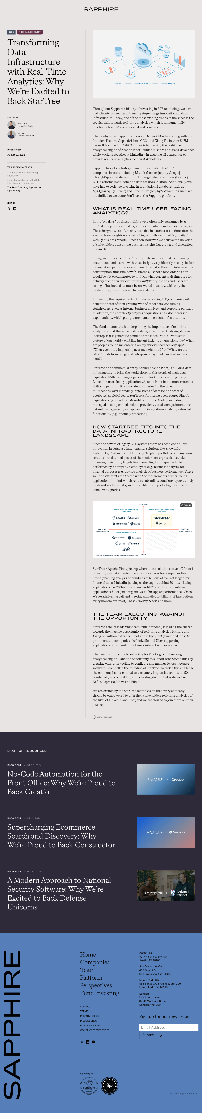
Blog (11, 32)
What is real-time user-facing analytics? (22, 174)
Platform (91, 978)
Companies (95, 963)
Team (87, 970)
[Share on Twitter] (9, 209)
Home (88, 955)
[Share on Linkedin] (14, 209)
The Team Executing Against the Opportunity (24, 189)
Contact (86, 1006)
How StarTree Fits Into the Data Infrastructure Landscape (23, 181)
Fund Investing (99, 993)
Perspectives (96, 986)
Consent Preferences (94, 1030)
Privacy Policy (89, 1016)
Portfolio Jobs (90, 1025)
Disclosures (88, 1020)
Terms (84, 1011)
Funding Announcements (30, 32)
